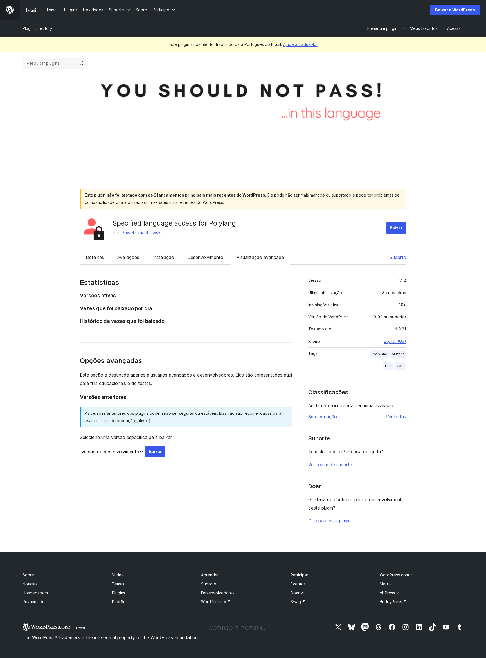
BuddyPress (393, 601)
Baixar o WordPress (455, 9)
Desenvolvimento (205, 257)
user (400, 366)
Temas (118, 584)
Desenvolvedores (218, 593)
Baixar (396, 228)
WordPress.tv (216, 601)
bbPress (390, 593)
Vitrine (118, 575)
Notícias (29, 584)
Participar (299, 575)
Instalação (163, 257)
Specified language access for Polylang (174, 223)
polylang (380, 354)
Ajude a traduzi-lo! (300, 44)
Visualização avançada (260, 257)
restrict (398, 354)
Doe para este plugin (329, 521)
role (388, 366)
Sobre (28, 575)
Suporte (398, 257)
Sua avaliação (322, 417)
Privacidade (33, 601)
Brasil (81, 628)
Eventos (298, 584)
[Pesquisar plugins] (82, 63)
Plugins (118, 593)
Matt (386, 584)
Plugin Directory (37, 28)
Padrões (120, 601)
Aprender (210, 575)
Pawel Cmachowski (141, 232)
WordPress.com (397, 575)
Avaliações (128, 257)
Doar (297, 593)
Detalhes (95, 257)
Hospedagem (35, 593)
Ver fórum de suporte (330, 464)
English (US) (395, 341)
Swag (298, 601)
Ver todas (396, 417)
